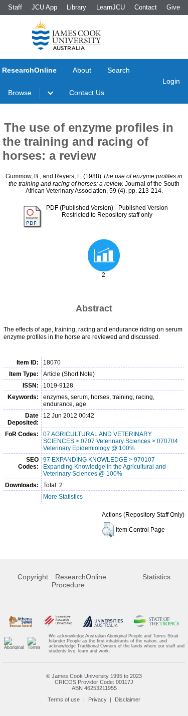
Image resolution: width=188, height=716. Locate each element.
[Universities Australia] (103, 621)
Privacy (97, 699)
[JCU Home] (66, 34)
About (82, 70)
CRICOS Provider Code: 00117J (94, 682)
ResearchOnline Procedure (79, 581)
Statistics (156, 577)
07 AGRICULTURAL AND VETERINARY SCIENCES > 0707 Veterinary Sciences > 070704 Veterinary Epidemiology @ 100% (110, 441)
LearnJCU (110, 7)
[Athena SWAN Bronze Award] (20, 621)
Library (76, 7)
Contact (145, 7)
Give (173, 7)
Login (171, 81)
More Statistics (63, 496)
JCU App (44, 7)
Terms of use (64, 699)
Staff (15, 7)
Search (118, 70)
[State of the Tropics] (156, 621)
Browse (20, 93)
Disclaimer (127, 699)
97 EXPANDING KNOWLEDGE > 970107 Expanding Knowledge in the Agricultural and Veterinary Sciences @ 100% (104, 466)
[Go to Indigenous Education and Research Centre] (14, 643)
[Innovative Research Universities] (57, 621)
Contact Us (86, 93)
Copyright (33, 577)
